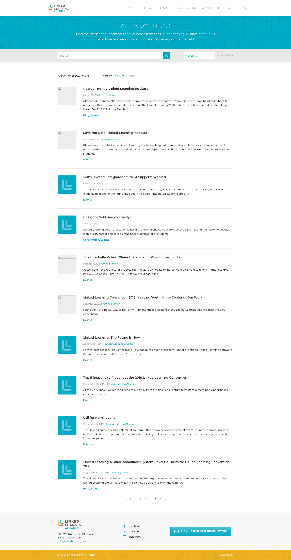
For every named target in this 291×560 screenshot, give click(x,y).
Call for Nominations (99, 418)
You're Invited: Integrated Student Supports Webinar (124, 177)
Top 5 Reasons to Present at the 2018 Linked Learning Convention (135, 378)
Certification (186, 7)
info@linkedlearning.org (72, 541)
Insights (231, 7)
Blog (86, 115)
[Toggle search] (243, 8)
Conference (211, 7)
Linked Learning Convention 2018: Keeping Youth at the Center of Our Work (142, 297)
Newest (119, 75)
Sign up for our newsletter (204, 531)
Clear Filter (226, 55)
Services (165, 7)
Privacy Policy (225, 554)
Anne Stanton (110, 95)
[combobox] (199, 55)
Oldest (131, 75)
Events (94, 115)
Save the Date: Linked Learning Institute (115, 133)
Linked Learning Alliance (119, 343)
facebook (134, 526)
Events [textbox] (192, 56)
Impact (148, 7)
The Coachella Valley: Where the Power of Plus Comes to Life (132, 257)
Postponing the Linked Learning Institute (115, 89)
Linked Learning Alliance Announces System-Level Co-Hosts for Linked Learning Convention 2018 (156, 464)
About (133, 7)
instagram (134, 536)
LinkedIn (133, 531)
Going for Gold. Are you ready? (107, 217)
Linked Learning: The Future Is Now (111, 337)
